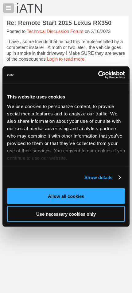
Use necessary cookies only (66, 214)
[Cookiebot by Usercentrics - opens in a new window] (98, 75)
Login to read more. (66, 59)
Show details (98, 177)
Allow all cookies (66, 196)
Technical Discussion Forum (55, 31)
